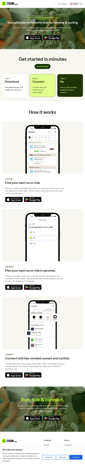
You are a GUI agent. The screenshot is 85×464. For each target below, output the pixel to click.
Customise (48, 457)
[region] (42, 455)
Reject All (62, 457)
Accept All (75, 457)
